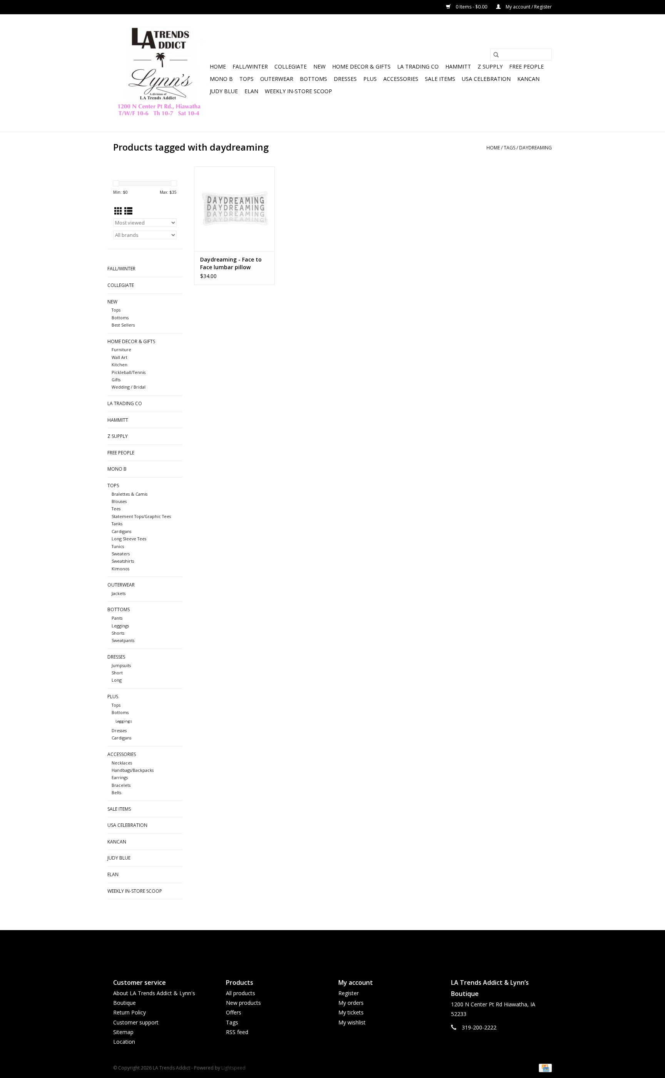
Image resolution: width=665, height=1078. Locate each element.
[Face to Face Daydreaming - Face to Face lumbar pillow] (234, 208)
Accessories (400, 78)
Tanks (117, 523)
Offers (233, 1012)
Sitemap (123, 1032)
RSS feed (237, 1032)
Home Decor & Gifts (361, 66)
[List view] (128, 211)
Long (117, 680)
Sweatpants (123, 640)
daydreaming (535, 147)
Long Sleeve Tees (129, 539)
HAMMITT (458, 66)
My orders (351, 1002)
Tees (116, 508)
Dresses (345, 78)
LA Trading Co (418, 66)
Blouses (119, 501)
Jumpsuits (121, 665)
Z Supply (490, 66)
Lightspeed (233, 1068)
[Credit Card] (544, 1067)
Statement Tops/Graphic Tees (141, 516)
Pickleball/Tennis (128, 372)
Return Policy (129, 1012)
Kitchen (119, 364)
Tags (509, 147)
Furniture (121, 349)
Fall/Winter (250, 66)
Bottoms (313, 78)
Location (124, 1041)
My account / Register (528, 6)
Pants (117, 618)
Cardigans (121, 531)
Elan (251, 91)
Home (218, 66)
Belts (116, 792)
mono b (221, 78)
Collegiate (290, 66)
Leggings (120, 626)
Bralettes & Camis (129, 494)
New (319, 66)
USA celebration (486, 78)
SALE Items (440, 78)
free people (526, 66)
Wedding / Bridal (128, 387)
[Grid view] (118, 211)
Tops (246, 78)
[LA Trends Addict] (160, 73)
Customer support (136, 1022)
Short (117, 673)
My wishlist (352, 1022)
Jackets (118, 593)
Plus (370, 78)
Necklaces (122, 763)
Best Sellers (123, 325)
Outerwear (276, 78)
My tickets (351, 1012)
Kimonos (120, 569)
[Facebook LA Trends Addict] (325, 948)
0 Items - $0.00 (471, 6)
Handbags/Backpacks (133, 770)
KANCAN (528, 78)
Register (348, 993)
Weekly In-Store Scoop (298, 91)
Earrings (120, 777)
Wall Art (119, 357)
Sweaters (121, 554)
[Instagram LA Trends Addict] (339, 948)
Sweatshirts (123, 561)
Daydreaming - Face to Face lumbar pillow (231, 263)
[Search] (496, 55)
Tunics (118, 546)
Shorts (118, 633)
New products (243, 1002)
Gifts (116, 379)
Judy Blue (224, 91)
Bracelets (121, 785)
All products (240, 993)
